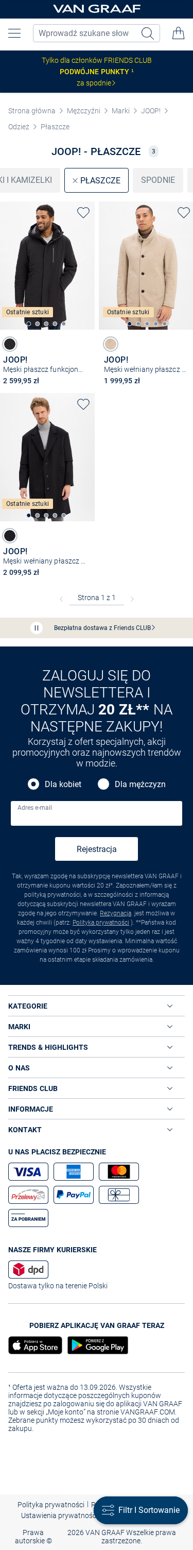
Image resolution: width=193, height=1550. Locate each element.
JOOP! (151, 111)
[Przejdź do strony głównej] (97, 9)
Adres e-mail (34, 807)
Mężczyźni (83, 111)
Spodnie (158, 180)
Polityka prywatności (101, 922)
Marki (121, 111)
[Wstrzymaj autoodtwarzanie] (36, 628)
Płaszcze (55, 127)
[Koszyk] (178, 33)
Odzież (18, 127)
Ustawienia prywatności (59, 1515)
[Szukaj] (148, 33)
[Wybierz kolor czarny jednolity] (9, 344)
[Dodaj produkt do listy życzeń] (83, 212)
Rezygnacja (115, 913)
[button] (14, 33)
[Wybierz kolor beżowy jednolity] (110, 344)
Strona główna (32, 111)
